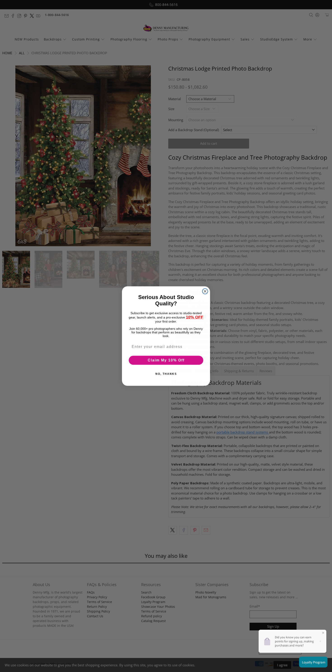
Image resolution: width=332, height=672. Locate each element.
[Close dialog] (205, 291)
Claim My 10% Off (166, 360)
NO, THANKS (166, 373)
